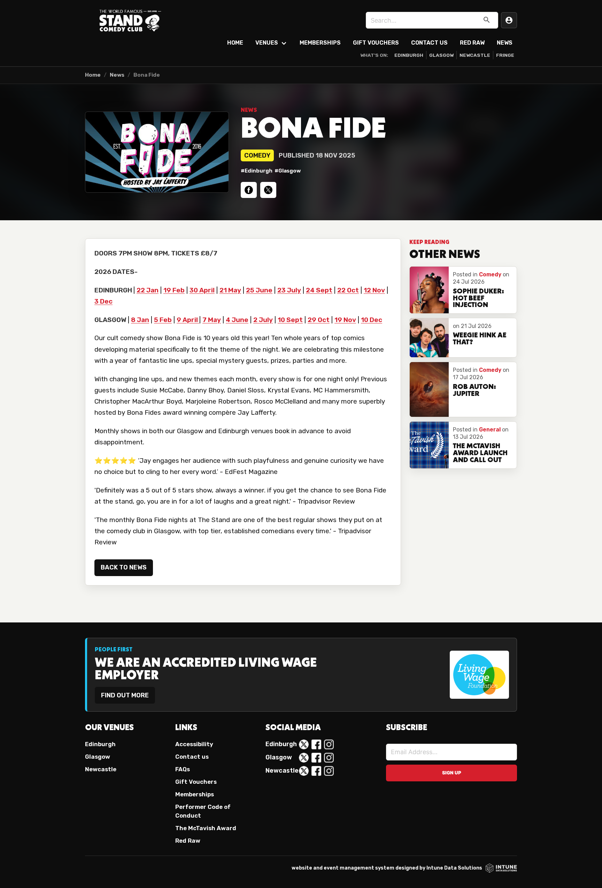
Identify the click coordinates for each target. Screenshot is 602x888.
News (504, 42)
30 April (202, 290)
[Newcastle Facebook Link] (316, 771)
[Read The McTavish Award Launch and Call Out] (429, 445)
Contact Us (429, 42)
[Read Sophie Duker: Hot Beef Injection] (429, 290)
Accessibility (194, 744)
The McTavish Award (205, 828)
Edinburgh (408, 55)
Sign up (451, 772)
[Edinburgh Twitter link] (304, 744)
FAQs (182, 769)
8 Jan (140, 320)
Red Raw (472, 42)
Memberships (320, 42)
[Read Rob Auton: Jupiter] (429, 389)
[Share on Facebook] (249, 190)
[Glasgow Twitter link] (304, 758)
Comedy (257, 155)
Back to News (124, 567)
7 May (211, 320)
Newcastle (475, 55)
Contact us (192, 756)
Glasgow (441, 55)
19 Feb (174, 290)
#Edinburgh (256, 171)
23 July (289, 290)
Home (235, 42)
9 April (188, 320)
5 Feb (163, 320)
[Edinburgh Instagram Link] (329, 744)
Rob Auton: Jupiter (474, 391)
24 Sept (319, 290)
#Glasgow (288, 171)
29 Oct (319, 320)
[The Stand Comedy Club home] (130, 20)
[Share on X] (268, 190)
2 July (263, 320)
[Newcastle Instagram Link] (329, 771)
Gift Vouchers (376, 42)
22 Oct (348, 290)
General (490, 429)
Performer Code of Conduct (203, 811)
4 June (237, 320)
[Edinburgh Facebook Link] (316, 744)
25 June (259, 290)
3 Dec (103, 301)
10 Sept (290, 320)
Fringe (505, 55)
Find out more (125, 695)
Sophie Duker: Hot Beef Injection (478, 298)
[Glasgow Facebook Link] (316, 758)
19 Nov (345, 320)
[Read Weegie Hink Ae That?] (429, 337)
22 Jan (148, 290)
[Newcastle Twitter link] (304, 771)
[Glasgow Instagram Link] (329, 758)
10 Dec (371, 320)
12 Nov (374, 290)
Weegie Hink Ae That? (480, 339)
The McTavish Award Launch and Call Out (480, 453)
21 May (230, 290)
